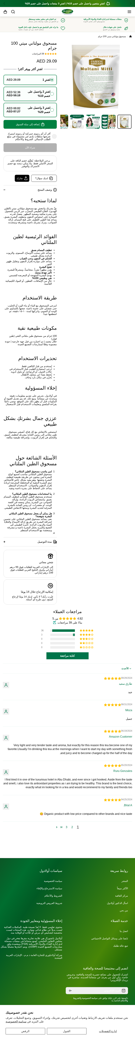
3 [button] (66, 827)
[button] (129, 3)
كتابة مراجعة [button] (67, 655)
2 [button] (72, 827)
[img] (112, 678)
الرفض (25, 1031)
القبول (66, 1031)
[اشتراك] (70, 990)
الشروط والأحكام (24, 139)
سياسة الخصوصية (16, 1021)
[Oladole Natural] (67, 12)
